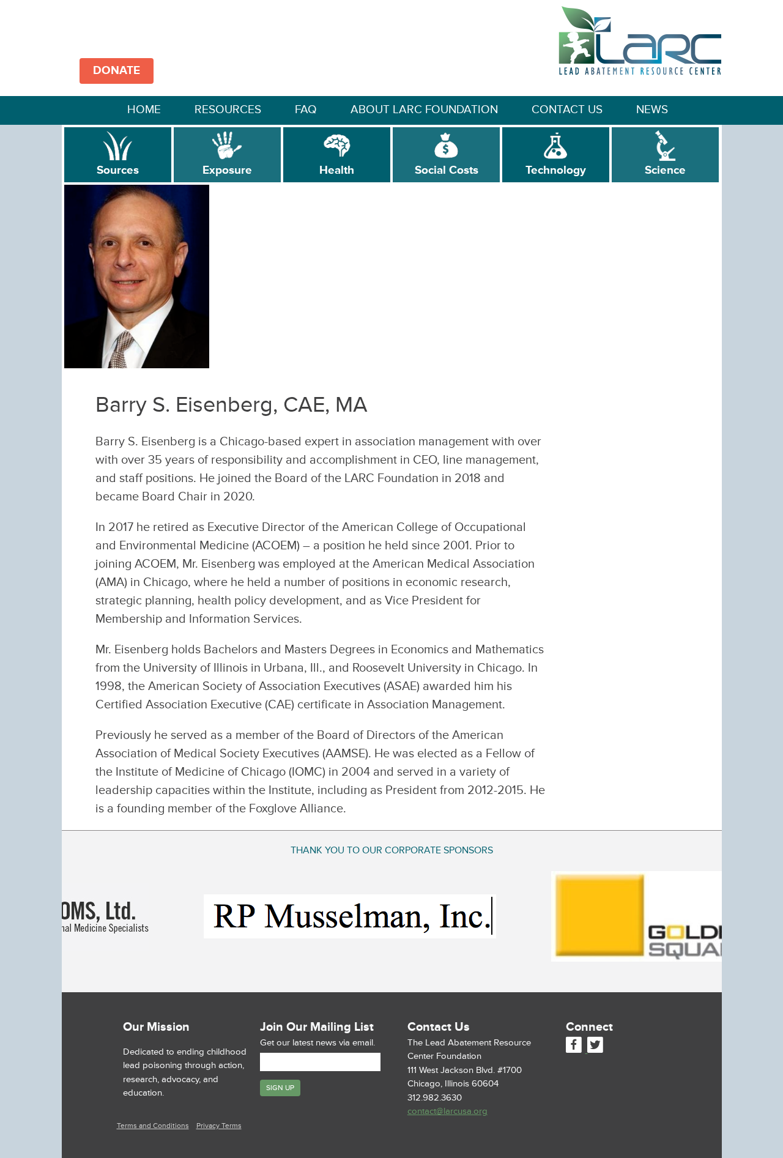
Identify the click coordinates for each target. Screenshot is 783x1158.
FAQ (306, 110)
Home (144, 110)
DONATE (116, 71)
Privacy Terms (219, 1125)
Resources (228, 110)
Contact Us (567, 110)
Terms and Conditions (153, 1125)
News (652, 110)
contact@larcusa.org (447, 1111)
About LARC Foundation (424, 110)
